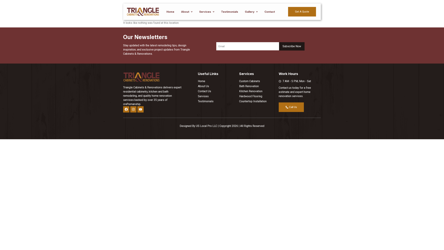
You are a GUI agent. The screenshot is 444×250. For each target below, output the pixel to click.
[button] (187, 12)
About (185, 11)
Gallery (249, 11)
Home (170, 11)
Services (205, 11)
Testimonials (229, 11)
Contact (269, 11)
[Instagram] (133, 109)
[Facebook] (126, 109)
